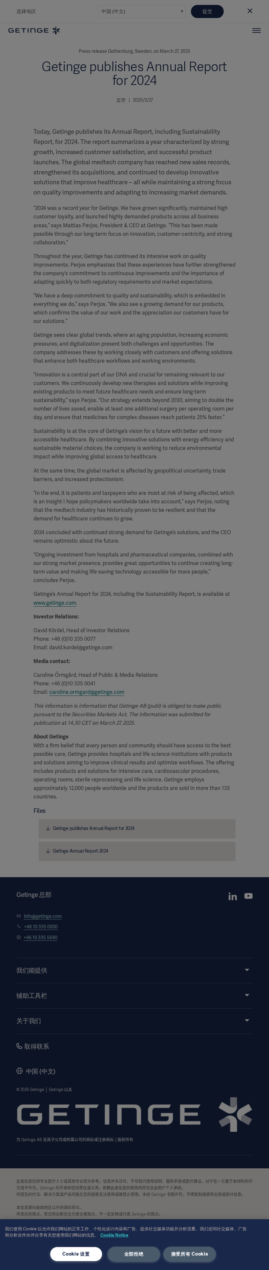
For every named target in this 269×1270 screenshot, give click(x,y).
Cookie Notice (114, 1235)
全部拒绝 (134, 1254)
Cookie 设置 (76, 1254)
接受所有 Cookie (189, 1254)
